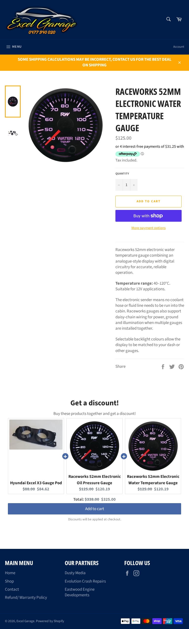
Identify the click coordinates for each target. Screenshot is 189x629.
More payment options (148, 228)
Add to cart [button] (94, 509)
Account (178, 46)
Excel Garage (25, 621)
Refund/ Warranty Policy (26, 597)
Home (10, 573)
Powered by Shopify (50, 621)
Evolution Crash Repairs (85, 581)
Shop (9, 581)
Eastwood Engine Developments (79, 592)
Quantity (122, 174)
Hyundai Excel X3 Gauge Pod (36, 483)
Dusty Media (75, 573)
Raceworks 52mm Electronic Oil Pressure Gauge (94, 480)
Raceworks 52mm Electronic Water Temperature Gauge (153, 480)
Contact (12, 589)
